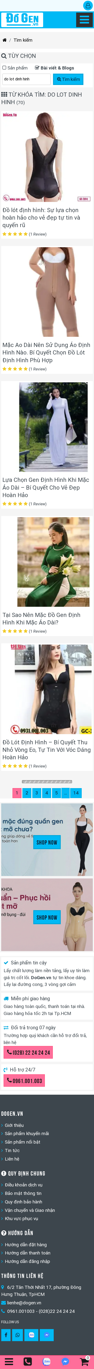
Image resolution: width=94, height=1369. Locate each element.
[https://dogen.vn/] (4, 40)
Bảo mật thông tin (23, 1193)
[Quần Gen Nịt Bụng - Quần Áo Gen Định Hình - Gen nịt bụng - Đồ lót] (22, 20)
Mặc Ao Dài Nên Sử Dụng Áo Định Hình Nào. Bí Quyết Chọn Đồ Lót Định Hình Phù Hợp (46, 352)
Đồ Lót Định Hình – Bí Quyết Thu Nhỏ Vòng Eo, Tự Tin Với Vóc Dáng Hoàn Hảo (46, 750)
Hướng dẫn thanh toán (27, 1253)
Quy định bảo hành (23, 1202)
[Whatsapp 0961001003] (17, 1335)
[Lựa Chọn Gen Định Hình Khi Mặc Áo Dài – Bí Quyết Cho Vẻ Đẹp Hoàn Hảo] (47, 428)
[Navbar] (84, 20)
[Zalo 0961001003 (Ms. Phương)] (47, 1363)
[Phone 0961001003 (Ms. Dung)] (28, 1362)
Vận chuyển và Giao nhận (30, 1210)
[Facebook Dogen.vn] (6, 1335)
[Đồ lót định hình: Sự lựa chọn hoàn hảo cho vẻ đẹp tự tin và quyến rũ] (47, 158)
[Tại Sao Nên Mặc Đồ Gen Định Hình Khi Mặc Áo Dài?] (47, 563)
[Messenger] (47, 1335)
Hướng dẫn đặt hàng (26, 1244)
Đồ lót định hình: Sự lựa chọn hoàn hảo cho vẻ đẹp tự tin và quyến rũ (41, 218)
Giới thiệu (14, 1125)
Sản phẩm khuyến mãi (27, 1133)
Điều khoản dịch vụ (23, 1185)
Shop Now (47, 842)
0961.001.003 (27, 1080)
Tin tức (12, 1150)
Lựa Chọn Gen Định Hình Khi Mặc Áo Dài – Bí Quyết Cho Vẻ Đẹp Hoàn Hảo (45, 487)
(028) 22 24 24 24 (31, 1052)
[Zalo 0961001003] (31, 1335)
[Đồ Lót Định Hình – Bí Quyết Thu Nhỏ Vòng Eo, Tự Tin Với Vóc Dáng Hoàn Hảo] (47, 690)
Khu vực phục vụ (21, 1218)
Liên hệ (12, 1159)
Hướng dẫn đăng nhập (27, 1261)
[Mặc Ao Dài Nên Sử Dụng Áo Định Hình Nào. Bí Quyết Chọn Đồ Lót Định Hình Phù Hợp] (47, 293)
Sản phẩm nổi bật (22, 1142)
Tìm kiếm (23, 40)
